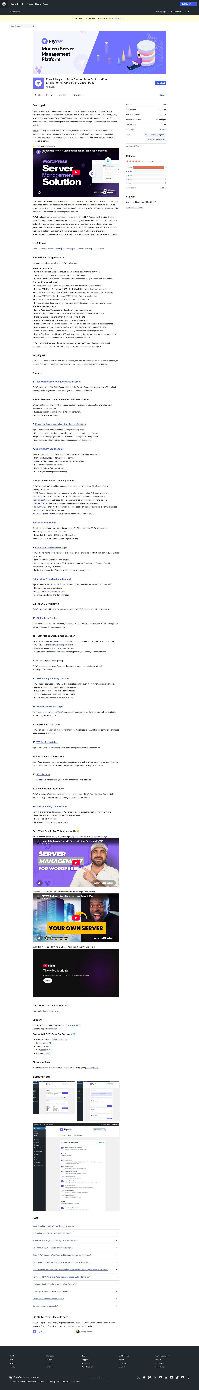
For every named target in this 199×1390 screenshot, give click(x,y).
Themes (49, 1360)
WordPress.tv (88, 1367)
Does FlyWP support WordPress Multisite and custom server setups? (62, 1255)
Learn (84, 1356)
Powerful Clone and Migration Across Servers (60, 424)
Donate (123, 1363)
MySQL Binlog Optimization (52, 806)
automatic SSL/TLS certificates (80, 609)
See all (163, 188)
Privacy (12, 1367)
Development (79, 95)
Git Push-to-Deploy (47, 618)
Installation (63, 95)
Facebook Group (85, 249)
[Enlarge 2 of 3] (116, 1084)
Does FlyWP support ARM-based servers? (51, 1291)
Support (163, 95)
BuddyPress (161, 1367)
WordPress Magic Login (50, 706)
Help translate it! (118, 18)
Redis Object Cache (41, 500)
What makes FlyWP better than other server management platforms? (62, 1262)
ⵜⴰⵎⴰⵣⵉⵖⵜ (35, 1377)
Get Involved (124, 1356)
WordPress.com (162, 1356)
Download (161, 83)
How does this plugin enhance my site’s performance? (55, 1240)
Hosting (12, 1363)
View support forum (134, 207)
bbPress (159, 1363)
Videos (42, 249)
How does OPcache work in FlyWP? (48, 1299)
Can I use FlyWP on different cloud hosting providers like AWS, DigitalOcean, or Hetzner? (70, 1270)
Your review (131, 188)
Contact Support (54, 249)
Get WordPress (188, 4)
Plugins (48, 1363)
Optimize (162, 135)
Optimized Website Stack (49, 449)
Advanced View (133, 146)
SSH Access (43, 774)
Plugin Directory (15, 12)
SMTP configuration (93, 794)
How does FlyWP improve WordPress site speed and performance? (61, 1277)
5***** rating (92, 1067)
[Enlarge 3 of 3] (116, 1126)
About (11, 1356)
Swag (122, 1367)
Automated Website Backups (51, 547)
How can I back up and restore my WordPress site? (55, 1284)
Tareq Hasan (86, 1331)
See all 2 (163, 129)
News (11, 1360)
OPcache (154, 135)
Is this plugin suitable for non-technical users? (52, 1233)
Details (38, 95)
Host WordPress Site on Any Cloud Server (58, 381)
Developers (86, 1363)
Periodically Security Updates (53, 678)
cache (147, 135)
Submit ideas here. (50, 1011)
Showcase (50, 1356)
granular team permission (61, 645)
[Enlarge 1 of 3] (72, 1084)
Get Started (99, 249)
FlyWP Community (59, 1039)
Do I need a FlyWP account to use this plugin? (52, 1248)
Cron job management (58, 730)
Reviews (49, 95)
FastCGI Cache (39, 507)
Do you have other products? (45, 1306)
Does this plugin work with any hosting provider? (53, 1226)
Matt (158, 1360)
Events (121, 1360)
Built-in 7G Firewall (45, 522)
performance (160, 139)
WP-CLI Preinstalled (47, 742)
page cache (150, 139)
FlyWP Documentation (71, 1025)
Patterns (49, 1367)
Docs (35, 249)
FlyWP (51, 86)
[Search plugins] (33, 26)
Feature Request (69, 249)
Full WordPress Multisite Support (53, 579)
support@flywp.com (48, 1029)
